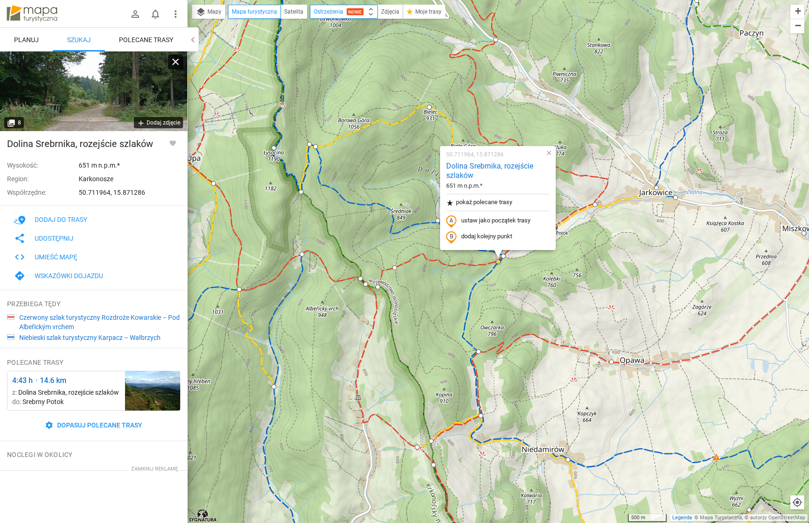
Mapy (213, 11)
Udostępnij (54, 238)
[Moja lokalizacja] (797, 502)
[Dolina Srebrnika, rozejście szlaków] (93, 91)
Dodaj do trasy (61, 219)
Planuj (26, 40)
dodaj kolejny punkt (486, 236)
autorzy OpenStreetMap (777, 518)
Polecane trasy (146, 40)
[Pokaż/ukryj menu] (175, 14)
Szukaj (79, 40)
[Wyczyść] (175, 61)
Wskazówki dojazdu (69, 276)
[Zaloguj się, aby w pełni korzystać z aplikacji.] (172, 143)
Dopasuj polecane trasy (99, 425)
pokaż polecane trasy (484, 202)
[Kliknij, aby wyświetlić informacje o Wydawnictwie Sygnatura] (203, 515)
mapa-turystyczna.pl (32, 13)
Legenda (682, 518)
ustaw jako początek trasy (495, 220)
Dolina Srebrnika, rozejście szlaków (489, 171)
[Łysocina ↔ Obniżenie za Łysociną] (152, 391)
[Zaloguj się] (135, 14)
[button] (213, 183)
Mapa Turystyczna (721, 518)
